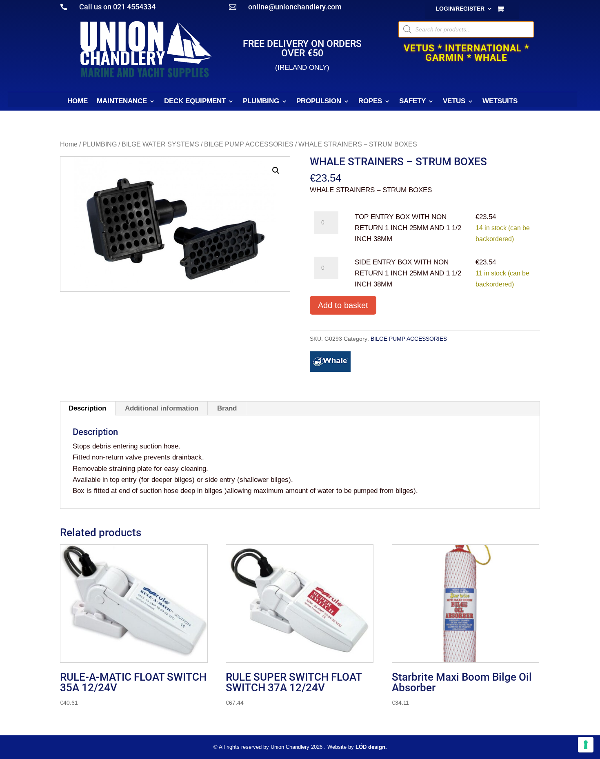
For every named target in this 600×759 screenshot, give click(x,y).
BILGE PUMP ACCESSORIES (248, 144)
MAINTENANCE (122, 101)
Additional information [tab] (161, 408)
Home (69, 144)
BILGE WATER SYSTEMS (160, 144)
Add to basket (343, 305)
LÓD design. (371, 747)
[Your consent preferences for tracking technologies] (585, 744)
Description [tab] (87, 408)
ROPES (370, 101)
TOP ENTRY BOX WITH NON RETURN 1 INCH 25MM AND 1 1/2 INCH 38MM (408, 228)
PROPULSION (318, 101)
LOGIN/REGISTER (460, 9)
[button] (276, 170)
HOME (77, 101)
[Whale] (330, 363)
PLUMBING (261, 101)
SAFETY (412, 101)
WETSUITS (500, 101)
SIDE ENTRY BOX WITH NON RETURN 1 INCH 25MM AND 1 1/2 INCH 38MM (408, 273)
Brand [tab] (227, 408)
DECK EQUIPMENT (195, 101)
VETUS (454, 101)
